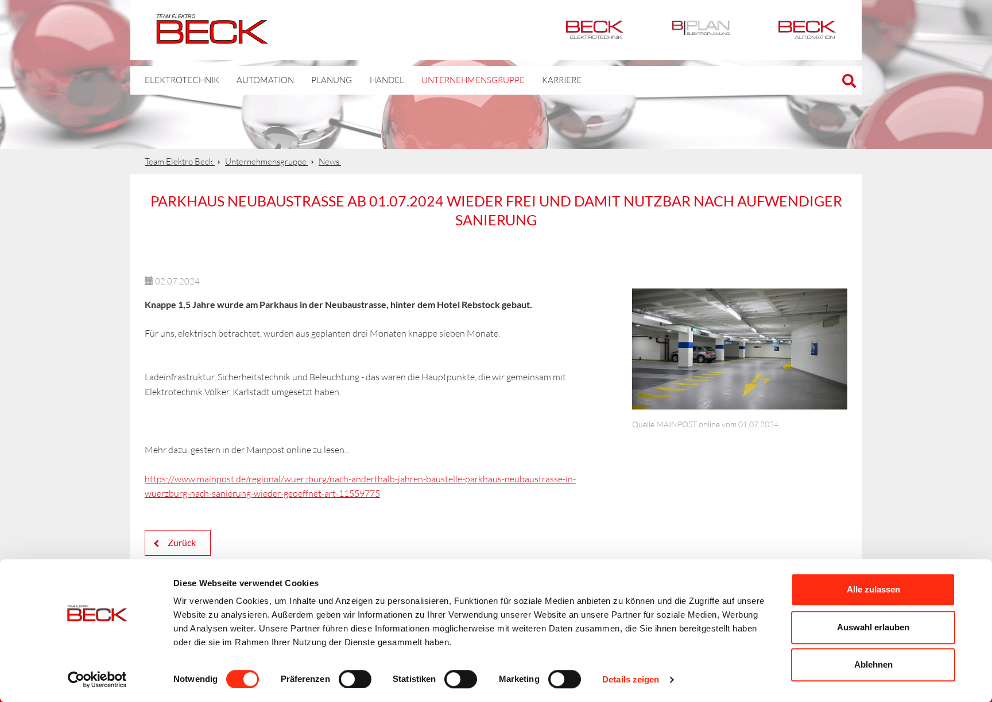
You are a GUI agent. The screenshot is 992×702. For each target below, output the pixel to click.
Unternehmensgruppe (473, 80)
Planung (331, 80)
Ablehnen (873, 664)
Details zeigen (630, 679)
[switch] (355, 679)
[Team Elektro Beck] (212, 37)
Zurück (181, 542)
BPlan (701, 30)
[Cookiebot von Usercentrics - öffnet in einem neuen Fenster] (97, 679)
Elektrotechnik (594, 30)
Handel (387, 80)
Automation (807, 30)
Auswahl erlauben (873, 627)
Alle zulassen (873, 589)
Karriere (562, 80)
